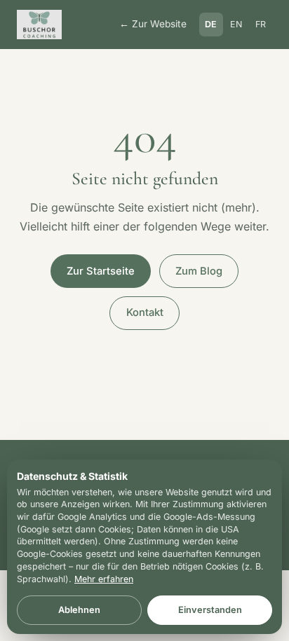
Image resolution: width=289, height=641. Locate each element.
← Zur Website (153, 23)
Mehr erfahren (103, 579)
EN (236, 24)
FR (261, 24)
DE (211, 24)
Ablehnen (79, 610)
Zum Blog (198, 271)
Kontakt (144, 312)
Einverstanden (210, 610)
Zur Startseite (101, 271)
